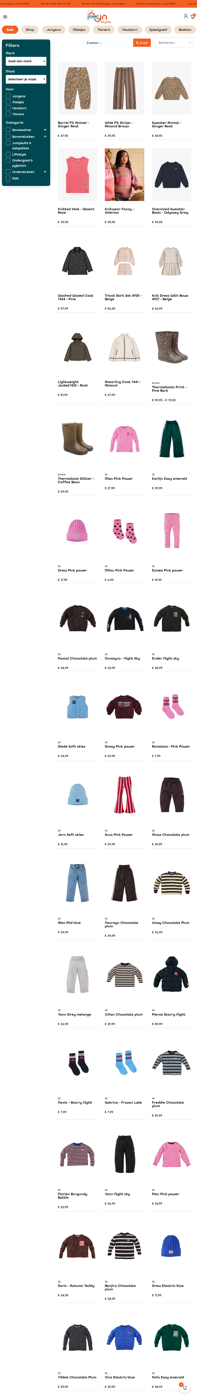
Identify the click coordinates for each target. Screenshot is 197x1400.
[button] (5, 16)
